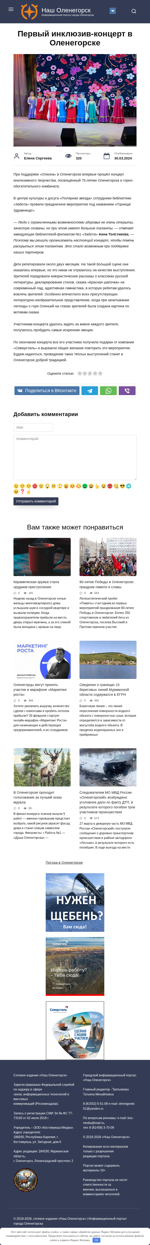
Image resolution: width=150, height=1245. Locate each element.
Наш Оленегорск (66, 10)
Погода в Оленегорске (64, 863)
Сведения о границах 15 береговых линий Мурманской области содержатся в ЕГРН (104, 690)
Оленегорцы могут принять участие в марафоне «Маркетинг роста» (40, 690)
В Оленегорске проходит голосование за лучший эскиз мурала (37, 797)
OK (96, 1240)
